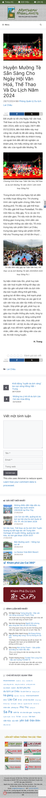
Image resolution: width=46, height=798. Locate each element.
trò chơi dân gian (26, 712)
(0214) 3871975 (33, 788)
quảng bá (32, 707)
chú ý (23, 681)
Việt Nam (32, 716)
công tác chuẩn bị (20, 684)
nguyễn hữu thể (27, 703)
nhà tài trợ (36, 703)
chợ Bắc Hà (29, 681)
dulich (13, 688)
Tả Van (18, 716)
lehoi (5, 700)
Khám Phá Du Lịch (23, 591)
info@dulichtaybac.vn (18, 788)
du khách (6, 688)
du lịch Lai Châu (11, 691)
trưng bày (36, 712)
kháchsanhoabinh (32, 696)
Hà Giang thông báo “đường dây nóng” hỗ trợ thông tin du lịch (25, 635)
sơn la (16, 712)
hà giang (8, 695)
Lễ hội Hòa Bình (28, 700)
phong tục (15, 707)
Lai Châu (11, 369)
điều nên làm (6, 725)
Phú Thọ (24, 707)
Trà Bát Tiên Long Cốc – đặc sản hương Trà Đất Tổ (25, 659)
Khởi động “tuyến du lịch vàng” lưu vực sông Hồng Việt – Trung (26, 386)
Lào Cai (12, 699)
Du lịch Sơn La (26, 691)
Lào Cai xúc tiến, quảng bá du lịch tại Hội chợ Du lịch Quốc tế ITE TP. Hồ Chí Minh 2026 (28, 519)
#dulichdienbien (9, 681)
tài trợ (13, 716)
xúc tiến (15, 721)
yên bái (24, 720)
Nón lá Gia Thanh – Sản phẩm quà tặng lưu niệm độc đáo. (24, 648)
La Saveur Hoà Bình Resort (26, 552)
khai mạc (22, 696)
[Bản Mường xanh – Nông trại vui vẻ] (7, 546)
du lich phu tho (23, 688)
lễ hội (20, 700)
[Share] (16, 114)
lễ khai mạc (6, 703)
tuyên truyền (6, 716)
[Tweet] (32, 114)
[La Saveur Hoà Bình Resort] (7, 556)
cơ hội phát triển (30, 684)
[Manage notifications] (5, 793)
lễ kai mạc (38, 700)
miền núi (20, 703)
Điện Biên (35, 720)
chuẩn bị (18, 681)
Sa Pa (7, 712)
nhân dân (6, 707)
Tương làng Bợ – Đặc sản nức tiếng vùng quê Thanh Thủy (24, 614)
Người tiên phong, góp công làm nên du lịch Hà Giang (24, 624)
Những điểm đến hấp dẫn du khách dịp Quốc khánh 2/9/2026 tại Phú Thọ (27, 507)
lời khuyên (14, 703)
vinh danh (24, 716)
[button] (40, 24)
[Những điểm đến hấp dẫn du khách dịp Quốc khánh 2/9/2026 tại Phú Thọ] (7, 509)
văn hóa (7, 720)
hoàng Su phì (35, 691)
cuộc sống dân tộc (8, 684)
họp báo (16, 696)
